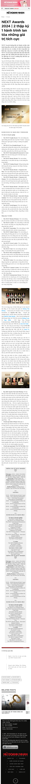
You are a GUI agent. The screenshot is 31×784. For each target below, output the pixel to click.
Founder (22, 758)
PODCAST (7, 8)
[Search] (28, 8)
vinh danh (15, 682)
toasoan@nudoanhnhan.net (12, 727)
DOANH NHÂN (16, 677)
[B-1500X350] (15, 3)
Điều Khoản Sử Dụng (17, 761)
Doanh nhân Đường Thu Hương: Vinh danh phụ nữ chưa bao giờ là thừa (17, 667)
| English (16, 8)
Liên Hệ (22, 769)
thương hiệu (6, 682)
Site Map (11, 769)
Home (3, 16)
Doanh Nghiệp (6, 677)
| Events (12, 8)
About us (10, 758)
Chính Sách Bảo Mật (17, 763)
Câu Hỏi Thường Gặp (17, 766)
